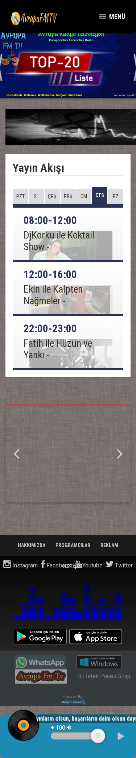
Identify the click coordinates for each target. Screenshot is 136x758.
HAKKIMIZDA (32, 545)
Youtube (92, 565)
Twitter (123, 565)
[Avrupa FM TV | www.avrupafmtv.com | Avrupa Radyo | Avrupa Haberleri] (34, 18)
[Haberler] (68, 65)
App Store (95, 636)
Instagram (24, 565)
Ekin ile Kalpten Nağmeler (53, 295)
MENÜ (116, 16)
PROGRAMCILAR (73, 545)
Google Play (40, 636)
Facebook (58, 565)
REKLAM (109, 545)
